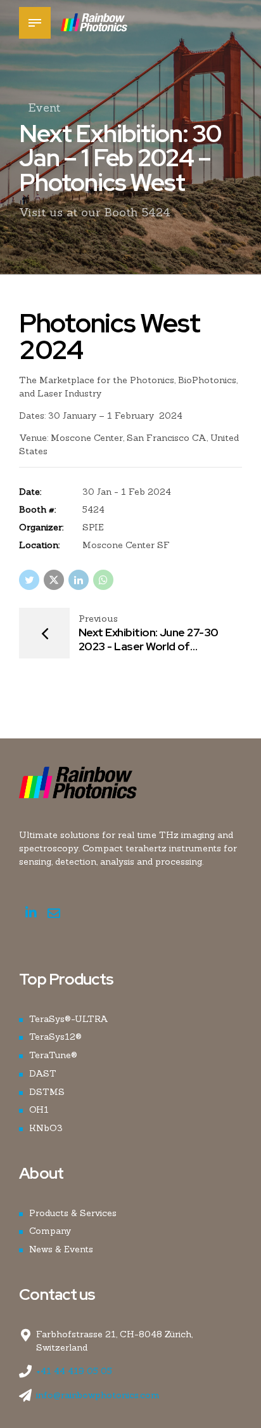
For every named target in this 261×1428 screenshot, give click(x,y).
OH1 (39, 1109)
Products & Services (73, 1213)
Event (44, 107)
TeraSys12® (55, 1036)
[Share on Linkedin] (78, 580)
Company (50, 1230)
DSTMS (47, 1091)
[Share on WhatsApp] (103, 580)
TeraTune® (53, 1055)
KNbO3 (46, 1128)
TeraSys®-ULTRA (68, 1019)
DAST (42, 1073)
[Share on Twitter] (29, 580)
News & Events (61, 1249)
